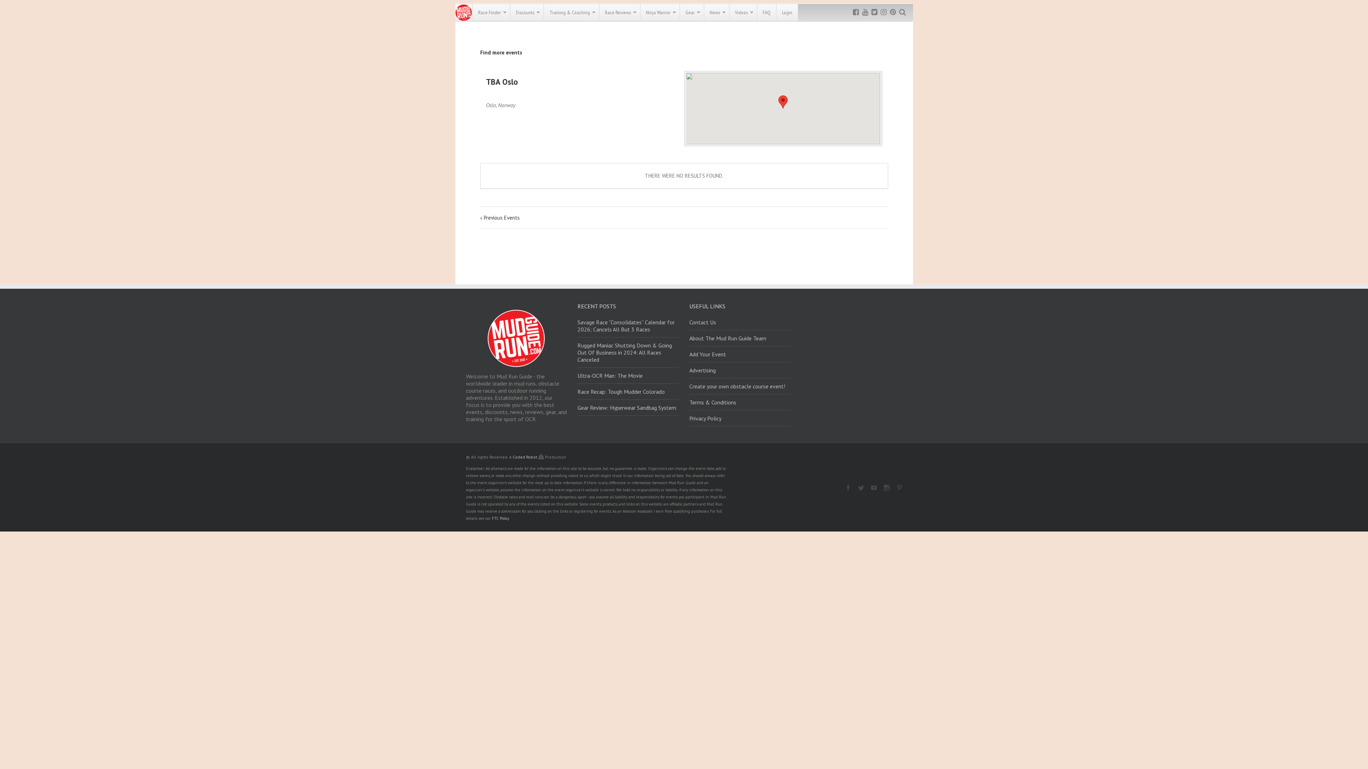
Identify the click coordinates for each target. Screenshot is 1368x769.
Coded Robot (525, 457)
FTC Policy (500, 518)
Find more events (501, 52)
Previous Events (502, 217)
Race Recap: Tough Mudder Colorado (621, 391)
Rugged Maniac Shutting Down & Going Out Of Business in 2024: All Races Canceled (624, 352)
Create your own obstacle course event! (737, 386)
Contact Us (702, 322)
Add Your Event (707, 354)
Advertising (702, 370)
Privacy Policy (705, 418)
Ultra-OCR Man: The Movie (610, 375)
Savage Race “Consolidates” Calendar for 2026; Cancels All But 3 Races (626, 326)
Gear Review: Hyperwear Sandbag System (626, 407)
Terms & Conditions (712, 402)
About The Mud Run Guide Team (727, 338)
